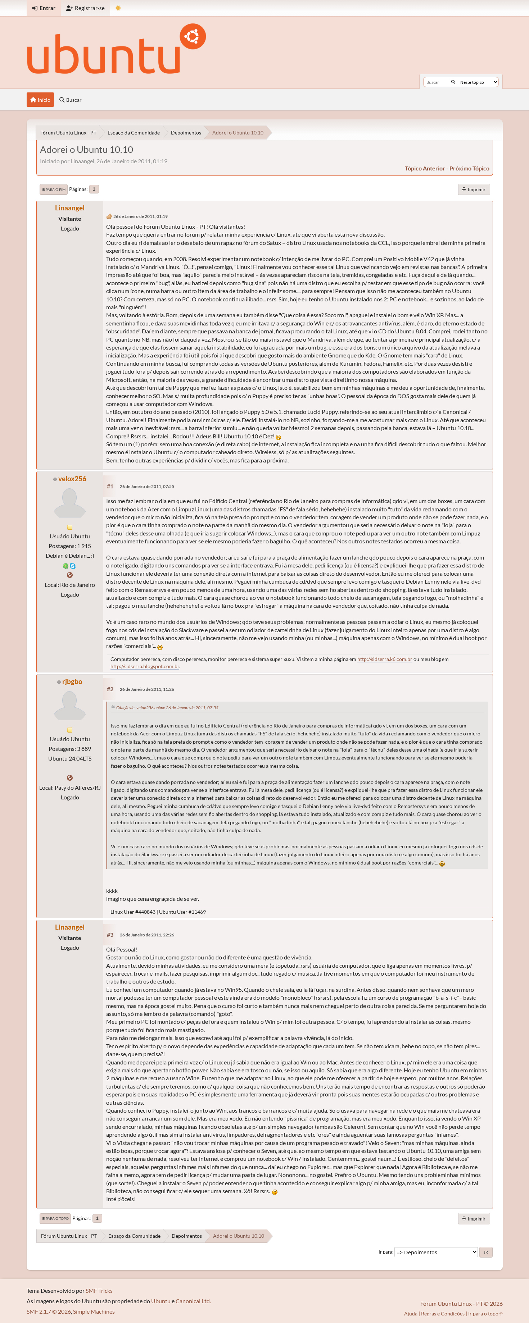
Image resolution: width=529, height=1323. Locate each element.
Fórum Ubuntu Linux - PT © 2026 (461, 1303)
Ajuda (410, 1313)
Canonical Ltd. (193, 1300)
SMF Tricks (99, 1290)
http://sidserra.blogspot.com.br (144, 666)
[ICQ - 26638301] (66, 565)
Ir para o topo (55, 1218)
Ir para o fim (53, 189)
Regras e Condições (443, 1313)
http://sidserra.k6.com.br (384, 659)
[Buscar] (453, 82)
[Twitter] (70, 777)
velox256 (72, 478)
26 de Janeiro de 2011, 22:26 (147, 934)
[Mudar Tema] (118, 8)
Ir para (385, 1252)
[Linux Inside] (70, 574)
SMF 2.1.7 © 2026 (49, 1311)
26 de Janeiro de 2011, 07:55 (147, 486)
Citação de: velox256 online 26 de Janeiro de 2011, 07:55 (167, 707)
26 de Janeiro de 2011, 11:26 (147, 689)
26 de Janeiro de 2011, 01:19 (140, 216)
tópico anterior (425, 168)
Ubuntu (161, 1300)
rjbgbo (72, 681)
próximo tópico (469, 168)
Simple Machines (94, 1311)
